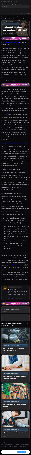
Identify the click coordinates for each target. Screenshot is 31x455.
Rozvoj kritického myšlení (9, 143)
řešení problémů (23, 143)
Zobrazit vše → (27, 324)
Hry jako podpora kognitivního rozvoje (13, 16)
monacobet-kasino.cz (10, 2)
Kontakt (21, 11)
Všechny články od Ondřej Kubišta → (15, 298)
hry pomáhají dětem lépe (11, 42)
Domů (3, 11)
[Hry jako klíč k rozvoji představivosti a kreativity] (15, 396)
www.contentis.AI (13, 446)
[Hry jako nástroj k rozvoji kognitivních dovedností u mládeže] (15, 369)
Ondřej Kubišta (12, 289)
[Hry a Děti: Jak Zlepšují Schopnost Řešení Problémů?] (15, 424)
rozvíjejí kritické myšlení (15, 265)
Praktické (4, 114)
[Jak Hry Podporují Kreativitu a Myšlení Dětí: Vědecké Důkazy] (15, 341)
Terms (24, 446)
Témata (15, 11)
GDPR (20, 446)
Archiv (9, 11)
